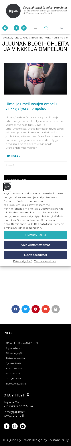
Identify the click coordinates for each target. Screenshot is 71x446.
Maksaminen (13, 373)
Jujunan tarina (14, 348)
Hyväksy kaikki (35, 235)
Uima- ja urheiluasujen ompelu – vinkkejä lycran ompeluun (33, 106)
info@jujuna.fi (14, 412)
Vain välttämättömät (35, 245)
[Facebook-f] (16, 28)
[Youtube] (23, 426)
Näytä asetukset (35, 255)
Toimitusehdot (14, 368)
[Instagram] (24, 28)
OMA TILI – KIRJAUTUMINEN (22, 342)
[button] (36, 28)
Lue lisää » (13, 156)
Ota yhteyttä (13, 378)
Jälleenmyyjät (14, 353)
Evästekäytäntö (22, 261)
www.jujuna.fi (14, 415)
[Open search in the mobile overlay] (46, 28)
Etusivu (7, 37)
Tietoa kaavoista (15, 358)
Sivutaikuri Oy (58, 440)
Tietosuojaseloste (45, 261)
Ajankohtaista (13, 363)
